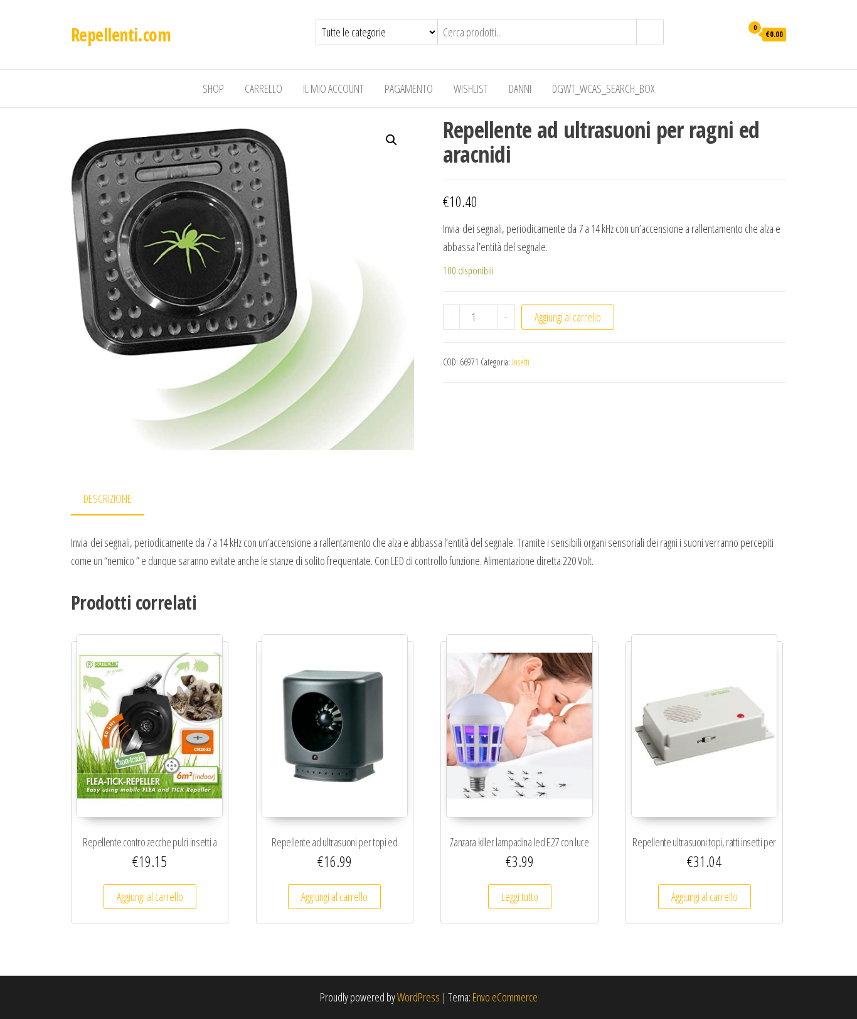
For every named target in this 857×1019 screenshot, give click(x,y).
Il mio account (333, 88)
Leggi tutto (519, 896)
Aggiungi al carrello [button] (150, 896)
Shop (213, 88)
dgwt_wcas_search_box (603, 88)
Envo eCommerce (505, 997)
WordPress (418, 997)
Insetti (521, 362)
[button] (391, 140)
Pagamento (409, 88)
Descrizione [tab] (107, 498)
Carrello (263, 88)
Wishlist (471, 88)
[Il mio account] (728, 33)
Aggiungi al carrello (568, 317)
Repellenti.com (121, 34)
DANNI (520, 88)
